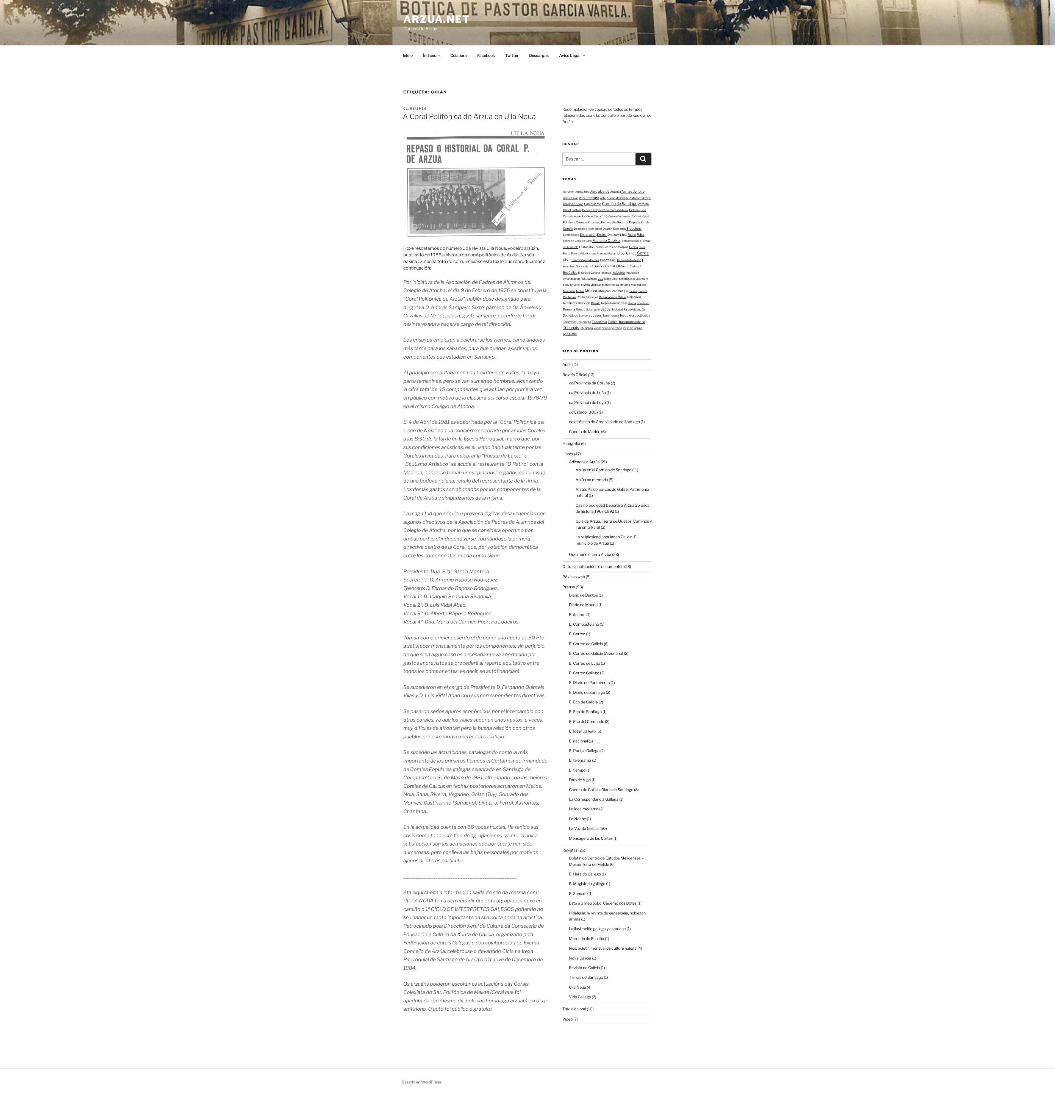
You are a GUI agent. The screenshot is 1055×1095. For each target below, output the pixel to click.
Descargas (539, 55)
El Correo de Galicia (586, 643)
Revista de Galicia (584, 967)
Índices (429, 55)
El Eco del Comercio (586, 721)
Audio (567, 364)
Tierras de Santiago (586, 977)
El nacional (578, 741)
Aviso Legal (570, 55)
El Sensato (578, 893)
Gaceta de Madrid (584, 431)
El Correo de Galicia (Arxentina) (596, 653)
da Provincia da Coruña (589, 383)
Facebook (486, 55)
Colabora (458, 55)
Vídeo (567, 1019)
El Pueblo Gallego (584, 750)
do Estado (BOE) (583, 412)
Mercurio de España (586, 938)
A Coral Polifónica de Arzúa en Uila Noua (469, 116)
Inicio (408, 55)
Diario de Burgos (583, 595)
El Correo (577, 633)
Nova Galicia (580, 958)
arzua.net (436, 19)
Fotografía (571, 443)
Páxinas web (573, 576)
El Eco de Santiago (585, 711)
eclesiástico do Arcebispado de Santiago (604, 421)
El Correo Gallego (584, 672)
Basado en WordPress (421, 1082)
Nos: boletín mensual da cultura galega (603, 948)
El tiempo (577, 770)
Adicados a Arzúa (584, 461)
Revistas (570, 850)
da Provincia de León (587, 392)
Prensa (568, 586)
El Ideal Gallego (582, 731)
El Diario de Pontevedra (589, 682)
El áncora (577, 614)
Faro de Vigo (580, 779)
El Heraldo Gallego (585, 874)
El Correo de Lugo (584, 663)
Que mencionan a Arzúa (590, 554)
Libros (567, 453)
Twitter (512, 55)
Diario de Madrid (583, 604)
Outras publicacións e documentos (592, 566)
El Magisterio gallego (587, 883)
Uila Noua (577, 987)
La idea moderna (583, 808)
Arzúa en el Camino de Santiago (603, 469)
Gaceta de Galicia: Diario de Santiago (601, 789)
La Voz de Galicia (584, 828)
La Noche (577, 818)
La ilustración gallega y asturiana (597, 928)
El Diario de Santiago (587, 692)
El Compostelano (584, 624)
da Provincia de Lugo (587, 402)
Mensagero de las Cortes (591, 838)
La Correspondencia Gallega (593, 799)
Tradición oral (574, 1009)
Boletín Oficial (574, 374)
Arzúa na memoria (592, 479)
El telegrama (580, 760)
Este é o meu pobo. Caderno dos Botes (603, 903)
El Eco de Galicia (583, 702)
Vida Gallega (580, 996)
